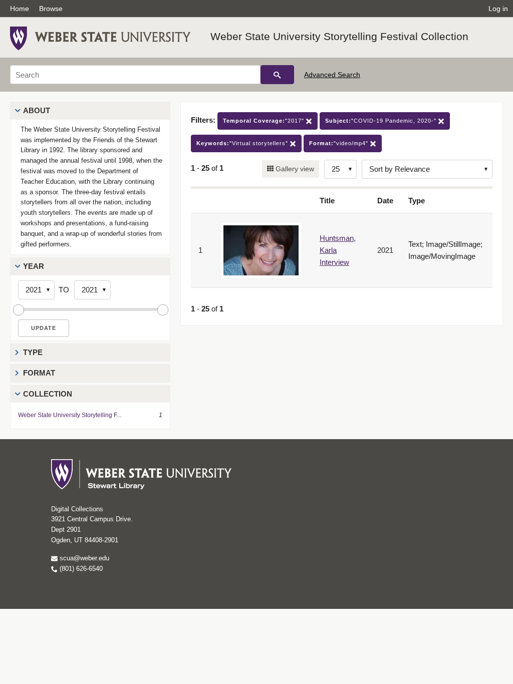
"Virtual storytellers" (243, 143)
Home (19, 9)
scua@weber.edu (83, 558)
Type (33, 352)
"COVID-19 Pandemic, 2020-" (381, 121)
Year (33, 266)
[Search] (277, 74)
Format (39, 373)
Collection (47, 394)
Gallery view (294, 169)
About (36, 110)
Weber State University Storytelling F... (69, 415)
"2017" (264, 121)
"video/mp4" (339, 143)
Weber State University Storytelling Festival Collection (339, 36)
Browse (51, 9)
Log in (498, 9)
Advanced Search (332, 75)
